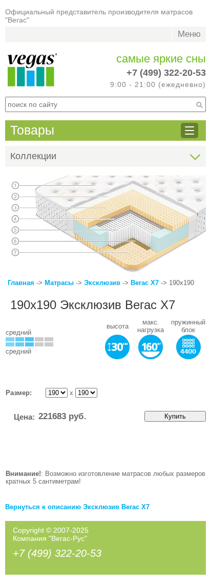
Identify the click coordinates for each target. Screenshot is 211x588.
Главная (21, 283)
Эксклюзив (103, 283)
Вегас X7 (145, 283)
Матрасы (59, 283)
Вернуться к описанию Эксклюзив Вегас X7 (77, 507)
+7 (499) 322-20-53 (166, 73)
